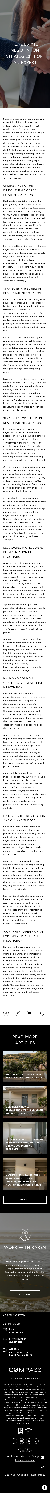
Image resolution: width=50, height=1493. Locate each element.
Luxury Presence (25, 1460)
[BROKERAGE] (36, 1441)
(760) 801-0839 (15, 1342)
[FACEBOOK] (14, 1441)
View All (25, 1199)
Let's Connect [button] (25, 1294)
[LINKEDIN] (28, 1441)
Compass (8, 1389)
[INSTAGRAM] (21, 1441)
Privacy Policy (37, 1474)
